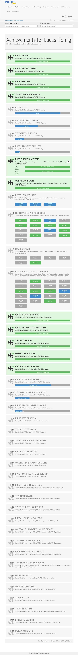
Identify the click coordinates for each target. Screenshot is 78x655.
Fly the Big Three (25, 195)
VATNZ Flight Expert (27, 120)
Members (54, 7)
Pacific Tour (22, 249)
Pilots (17, 7)
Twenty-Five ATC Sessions (30, 440)
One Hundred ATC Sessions (31, 462)
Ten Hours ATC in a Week (29, 562)
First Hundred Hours (28, 379)
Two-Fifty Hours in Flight (31, 392)
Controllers (25, 7)
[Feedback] (63, 16)
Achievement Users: (12, 23)
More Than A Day (25, 353)
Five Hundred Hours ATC (29, 551)
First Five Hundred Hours (30, 405)
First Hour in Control (28, 485)
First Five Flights (26, 68)
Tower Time (22, 597)
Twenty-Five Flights (27, 94)
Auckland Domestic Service (32, 271)
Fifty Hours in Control (29, 518)
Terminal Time (24, 608)
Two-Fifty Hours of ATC (29, 540)
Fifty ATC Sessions (26, 451)
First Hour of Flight (27, 314)
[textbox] (21, 26)
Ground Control (25, 586)
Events (45, 7)
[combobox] (21, 26)
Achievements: (45, 23)
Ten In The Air (23, 340)
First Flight (22, 55)
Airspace (15, 11)
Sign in (70, 16)
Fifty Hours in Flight (28, 366)
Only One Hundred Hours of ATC (34, 529)
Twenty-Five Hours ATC (29, 507)
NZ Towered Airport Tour (30, 213)
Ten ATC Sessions (25, 429)
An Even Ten (22, 81)
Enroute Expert (24, 620)
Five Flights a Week (27, 159)
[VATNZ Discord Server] (65, 16)
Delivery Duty (23, 575)
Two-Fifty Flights (26, 133)
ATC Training (36, 7)
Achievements (65, 7)
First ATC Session (25, 418)
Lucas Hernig (19, 20)
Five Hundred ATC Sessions (31, 474)
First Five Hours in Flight (30, 327)
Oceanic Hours (24, 631)
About (9, 7)
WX (8, 11)
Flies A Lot (21, 107)
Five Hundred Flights (28, 146)
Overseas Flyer (24, 180)
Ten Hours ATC (24, 496)
